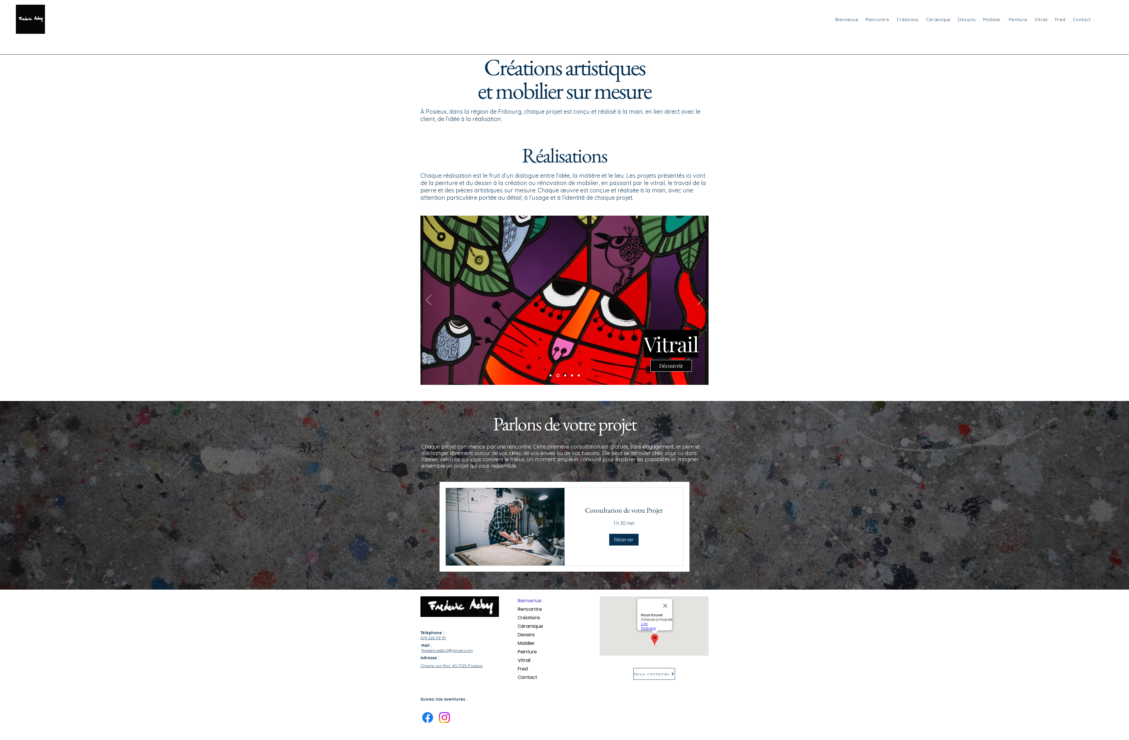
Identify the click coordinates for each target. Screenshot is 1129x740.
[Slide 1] (551, 376)
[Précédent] (428, 300)
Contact (527, 677)
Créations (529, 617)
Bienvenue (530, 600)
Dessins (526, 634)
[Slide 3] (564, 375)
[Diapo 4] (572, 376)
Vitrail (524, 660)
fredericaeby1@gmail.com (447, 650)
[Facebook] (427, 717)
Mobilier (526, 643)
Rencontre (530, 609)
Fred (523, 668)
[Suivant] (700, 300)
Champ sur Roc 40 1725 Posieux (451, 665)
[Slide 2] (557, 376)
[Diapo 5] (579, 376)
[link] (624, 510)
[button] (624, 540)
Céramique (530, 626)
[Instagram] (444, 717)
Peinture (527, 651)
